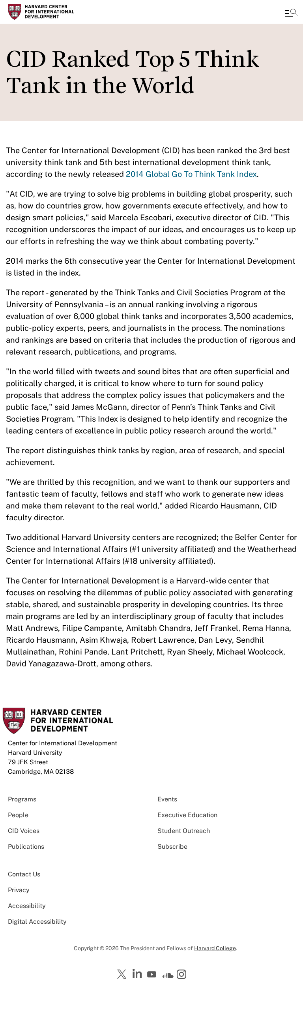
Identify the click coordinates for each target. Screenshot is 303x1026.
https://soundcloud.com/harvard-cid (168, 977)
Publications (26, 846)
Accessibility (27, 906)
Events (167, 799)
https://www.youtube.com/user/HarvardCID (153, 974)
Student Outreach (183, 831)
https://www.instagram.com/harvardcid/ (183, 975)
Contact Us (24, 874)
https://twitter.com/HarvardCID (123, 975)
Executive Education (187, 815)
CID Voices (23, 831)
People (18, 815)
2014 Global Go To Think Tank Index (191, 174)
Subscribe (172, 846)
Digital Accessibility (37, 921)
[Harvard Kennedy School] (53, 12)
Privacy (19, 890)
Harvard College (215, 948)
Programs (22, 799)
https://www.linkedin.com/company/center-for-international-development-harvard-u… (138, 973)
